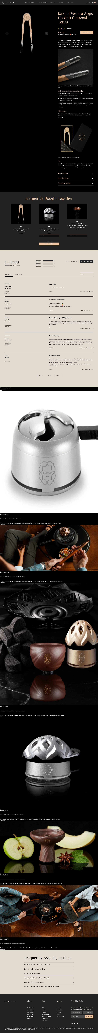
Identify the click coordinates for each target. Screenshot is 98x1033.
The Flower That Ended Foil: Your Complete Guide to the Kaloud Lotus (12, 814)
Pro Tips (61, 2)
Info (43, 1001)
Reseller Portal (45, 1014)
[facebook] (77, 1023)
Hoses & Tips (30, 1014)
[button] (67, 34)
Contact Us (45, 1018)
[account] (89, 2)
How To (44, 1010)
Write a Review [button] (71, 261)
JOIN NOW (89, 1016)
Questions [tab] (17, 274)
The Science (70, 2)
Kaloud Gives (60, 1010)
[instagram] (72, 1023)
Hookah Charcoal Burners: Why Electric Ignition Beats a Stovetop (11, 518)
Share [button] (50, 291)
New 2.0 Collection (29, 2)
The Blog (44, 1012)
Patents (58, 1014)
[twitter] (74, 1023)
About (59, 1001)
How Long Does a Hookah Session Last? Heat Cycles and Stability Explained (12, 943)
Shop (52, 2)
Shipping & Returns (47, 1016)
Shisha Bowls (30, 1012)
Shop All (29, 1018)
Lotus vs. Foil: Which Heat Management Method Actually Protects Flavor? (12, 576)
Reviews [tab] (7, 274)
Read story (2, 524)
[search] (86, 2)
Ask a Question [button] (86, 261)
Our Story (59, 1007)
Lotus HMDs (30, 1010)
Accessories (30, 1016)
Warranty (59, 1012)
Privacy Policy (60, 1016)
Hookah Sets (42, 2)
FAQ (43, 1007)
